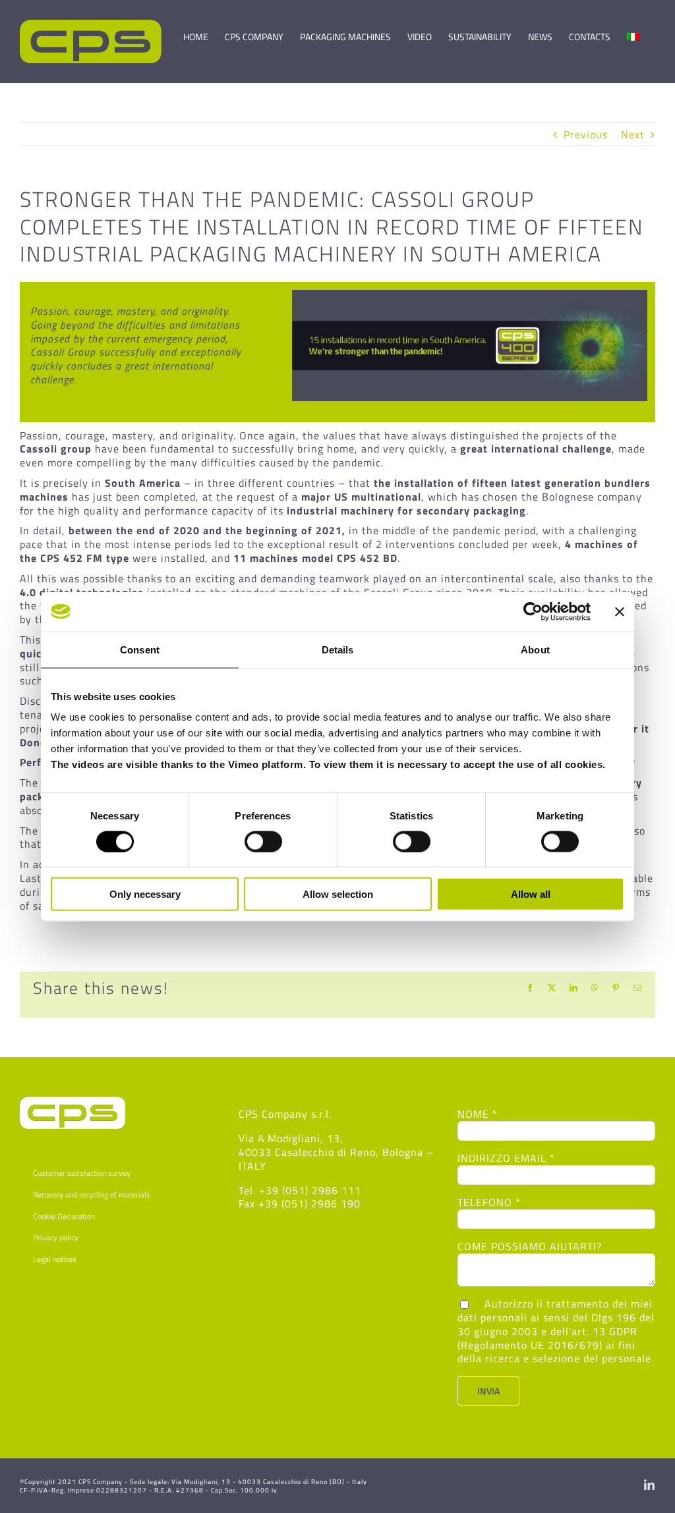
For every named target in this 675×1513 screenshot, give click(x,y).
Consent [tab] (140, 649)
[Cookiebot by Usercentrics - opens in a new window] (533, 611)
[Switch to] (633, 31)
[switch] (263, 841)
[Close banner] (619, 611)
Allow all (530, 894)
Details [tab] (338, 649)
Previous (586, 134)
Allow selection (338, 894)
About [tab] (535, 649)
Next (633, 134)
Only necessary (145, 894)
